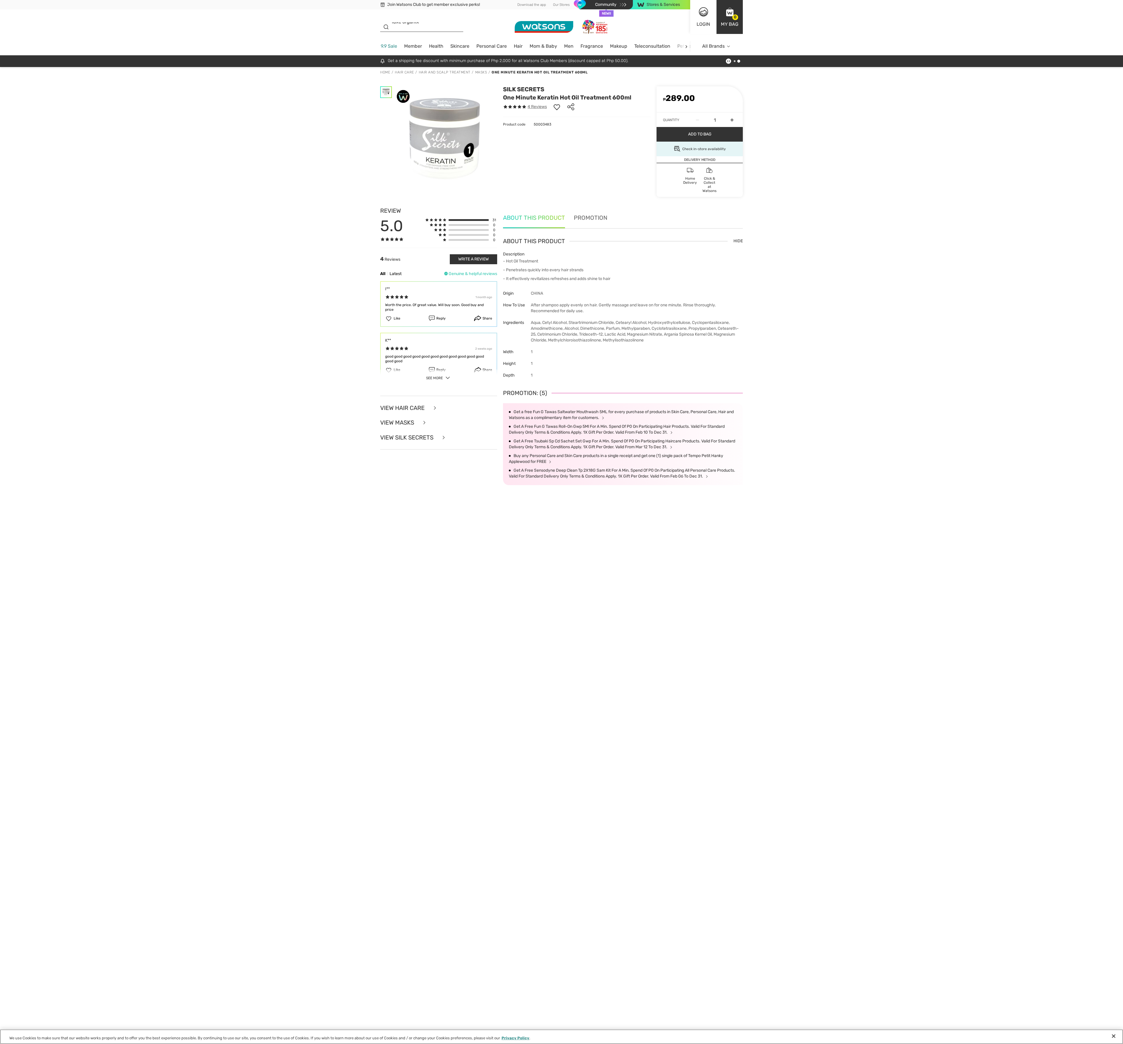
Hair (518, 46)
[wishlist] (556, 106)
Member (413, 46)
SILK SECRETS (523, 89)
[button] (729, 17)
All (382, 273)
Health (436, 46)
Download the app (531, 5)
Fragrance (592, 46)
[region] (561, 1036)
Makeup (618, 46)
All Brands (713, 46)
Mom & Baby (543, 46)
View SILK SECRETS (407, 438)
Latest (396, 273)
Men (568, 46)
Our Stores (561, 5)
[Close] (1113, 1036)
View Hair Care (403, 408)
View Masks (398, 423)
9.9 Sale (389, 46)
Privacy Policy (515, 1038)
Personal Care (491, 46)
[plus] (732, 120)
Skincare (459, 46)
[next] (686, 46)
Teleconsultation (652, 46)
